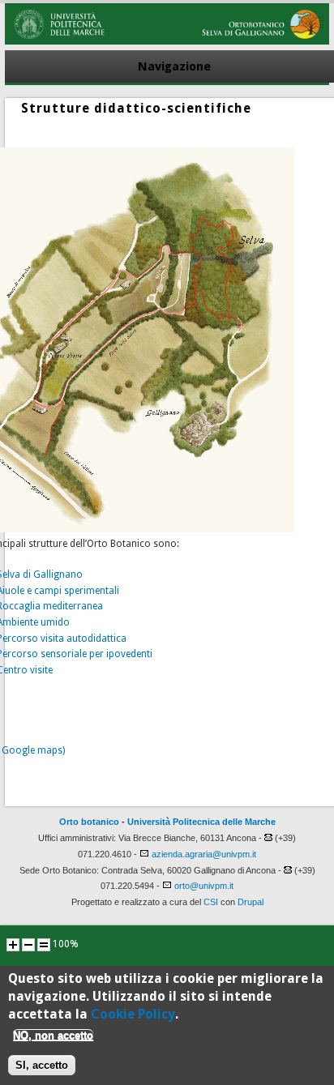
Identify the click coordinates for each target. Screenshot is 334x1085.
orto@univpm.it (203, 886)
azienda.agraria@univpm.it (204, 854)
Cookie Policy (133, 1014)
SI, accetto (41, 1065)
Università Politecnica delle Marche (201, 822)
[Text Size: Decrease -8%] (28, 944)
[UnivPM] (167, 41)
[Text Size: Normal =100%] (43, 944)
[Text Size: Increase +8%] (12, 944)
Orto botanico (89, 822)
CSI (210, 902)
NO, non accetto (53, 1035)
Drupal (250, 902)
